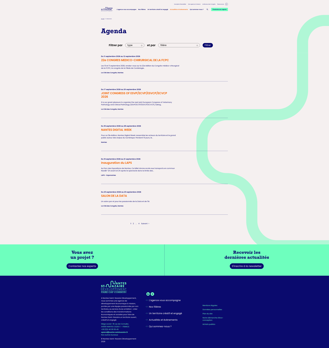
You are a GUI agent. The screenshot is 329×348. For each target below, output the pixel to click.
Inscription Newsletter (180, 4)
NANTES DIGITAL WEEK (116, 130)
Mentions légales (210, 305)
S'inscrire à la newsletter (247, 266)
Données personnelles (212, 309)
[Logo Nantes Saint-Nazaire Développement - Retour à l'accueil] (107, 9)
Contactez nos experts (82, 266)
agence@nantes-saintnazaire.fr (114, 332)
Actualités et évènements (179, 9)
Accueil (102, 18)
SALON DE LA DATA (114, 196)
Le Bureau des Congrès (208, 4)
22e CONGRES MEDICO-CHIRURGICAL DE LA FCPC (135, 60)
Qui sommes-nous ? (197, 9)
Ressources (220, 4)
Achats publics (209, 324)
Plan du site (207, 313)
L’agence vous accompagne (126, 9)
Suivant (144, 223)
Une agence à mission (194, 4)
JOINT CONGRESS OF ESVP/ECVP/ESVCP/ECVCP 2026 (134, 95)
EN (226, 4)
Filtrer (208, 45)
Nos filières (142, 9)
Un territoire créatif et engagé (158, 9)
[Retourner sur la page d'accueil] (120, 287)
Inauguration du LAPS (116, 163)
